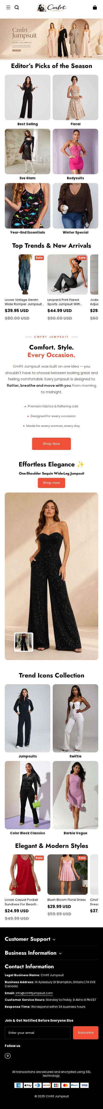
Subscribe (86, 1032)
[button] (8, 7)
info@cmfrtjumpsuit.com (34, 993)
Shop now (51, 482)
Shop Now (51, 443)
